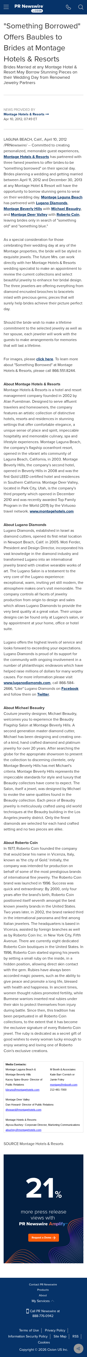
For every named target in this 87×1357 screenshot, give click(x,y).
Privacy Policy (55, 1330)
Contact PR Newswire (43, 1284)
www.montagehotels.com (52, 511)
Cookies (44, 1342)
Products (43, 1290)
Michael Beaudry (66, 208)
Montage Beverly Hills (23, 208)
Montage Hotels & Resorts (26, 156)
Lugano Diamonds (51, 203)
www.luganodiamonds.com (27, 682)
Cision (52, 1349)
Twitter (43, 694)
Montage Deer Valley (29, 214)
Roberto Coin (68, 214)
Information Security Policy (28, 1336)
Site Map (60, 1336)
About (43, 1295)
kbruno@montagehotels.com (22, 1089)
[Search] (81, 7)
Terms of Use (29, 1330)
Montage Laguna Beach (61, 197)
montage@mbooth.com (63, 1084)
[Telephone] (68, 7)
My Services (41, 1301)
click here (44, 359)
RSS (75, 1336)
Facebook (70, 688)
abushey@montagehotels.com (23, 1129)
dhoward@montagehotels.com (23, 1109)
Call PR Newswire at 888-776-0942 (44, 1313)
